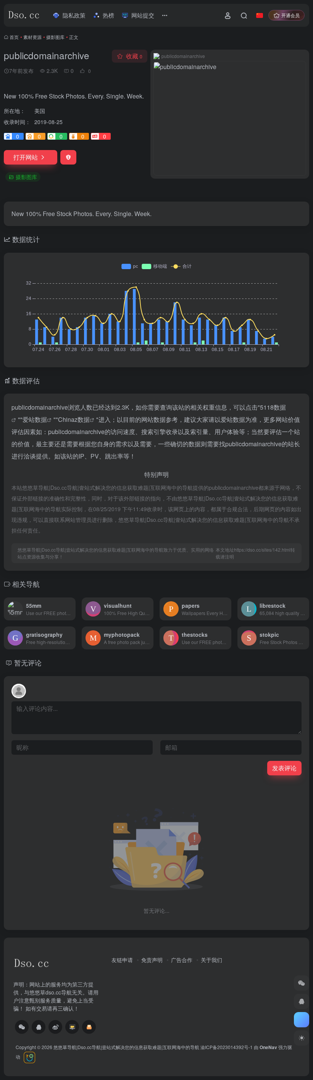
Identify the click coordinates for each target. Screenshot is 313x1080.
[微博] (55, 1027)
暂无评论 (28, 662)
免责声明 (152, 960)
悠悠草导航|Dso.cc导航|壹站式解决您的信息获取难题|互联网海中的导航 (126, 1047)
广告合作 (181, 960)
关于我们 (211, 960)
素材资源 (32, 37)
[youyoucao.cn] (72, 1027)
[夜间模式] (301, 1038)
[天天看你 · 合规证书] (28, 1056)
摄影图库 (55, 37)
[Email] (89, 1027)
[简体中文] (259, 15)
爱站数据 (35, 419)
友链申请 (122, 960)
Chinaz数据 (74, 419)
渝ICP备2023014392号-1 (226, 1047)
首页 (14, 37)
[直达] (69, 604)
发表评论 (284, 768)
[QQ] (38, 1027)
